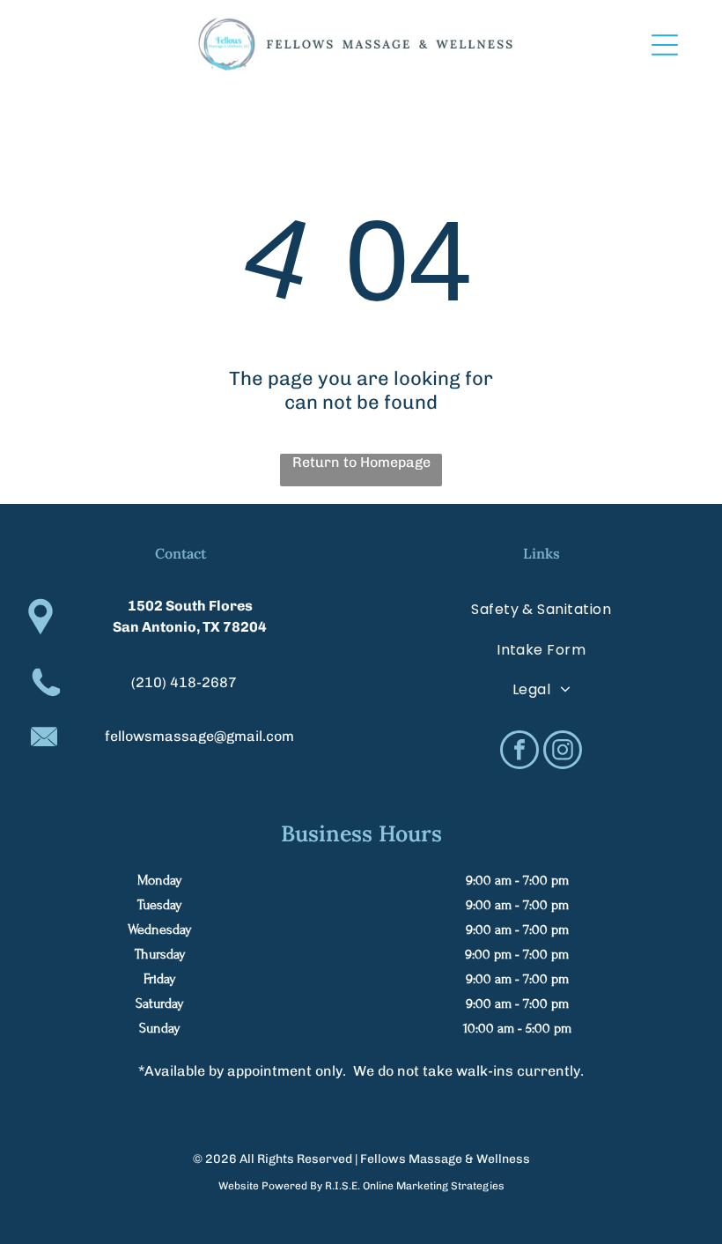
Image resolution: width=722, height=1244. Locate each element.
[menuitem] (541, 609)
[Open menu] (665, 45)
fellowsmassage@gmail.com (199, 736)
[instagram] (562, 752)
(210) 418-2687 (184, 682)
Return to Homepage (361, 462)
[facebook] (519, 752)
